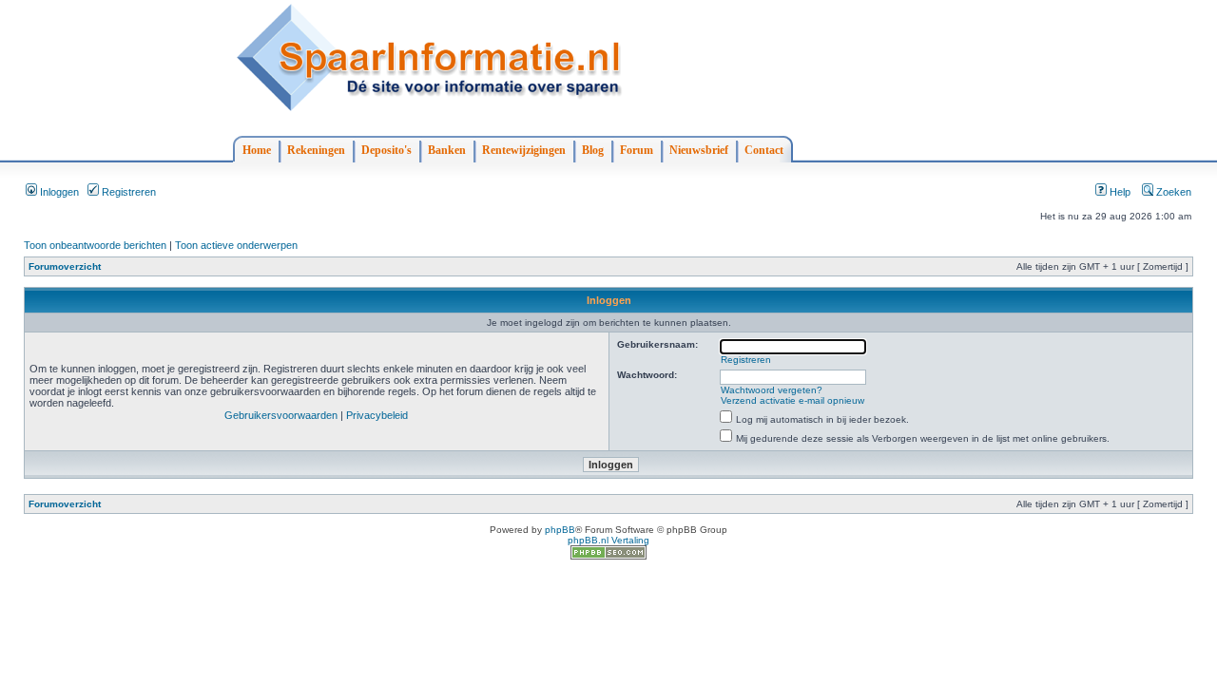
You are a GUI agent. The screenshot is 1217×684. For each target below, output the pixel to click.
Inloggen (58, 192)
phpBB (560, 529)
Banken (447, 150)
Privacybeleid (377, 415)
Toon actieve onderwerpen (236, 245)
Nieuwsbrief (698, 150)
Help (1118, 192)
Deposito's (386, 150)
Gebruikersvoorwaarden (281, 415)
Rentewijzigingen (524, 150)
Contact (763, 150)
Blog (593, 150)
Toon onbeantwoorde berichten (95, 245)
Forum (636, 150)
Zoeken (1172, 192)
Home (256, 150)
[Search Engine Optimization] (608, 556)
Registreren (127, 192)
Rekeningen (316, 150)
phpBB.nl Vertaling (608, 540)
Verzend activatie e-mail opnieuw (792, 400)
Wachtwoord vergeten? (771, 390)
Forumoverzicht (65, 266)
